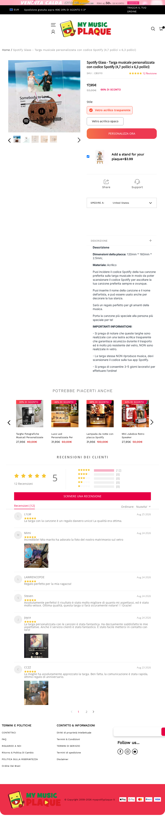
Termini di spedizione (69, 752)
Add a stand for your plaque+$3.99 (128, 156)
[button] (17, 96)
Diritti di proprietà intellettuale (74, 732)
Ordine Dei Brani (11, 765)
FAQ (4, 739)
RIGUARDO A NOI (11, 746)
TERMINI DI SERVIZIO (68, 746)
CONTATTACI (9, 732)
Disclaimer (62, 759)
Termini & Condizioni (68, 739)
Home (6, 49)
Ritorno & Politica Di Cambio (18, 752)
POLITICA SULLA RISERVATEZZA (20, 759)
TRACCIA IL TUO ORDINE (136, 9)
